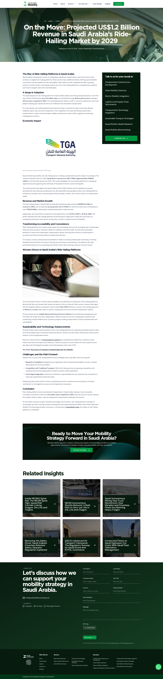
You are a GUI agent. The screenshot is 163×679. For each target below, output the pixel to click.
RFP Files (85, 624)
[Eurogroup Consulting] (30, 4)
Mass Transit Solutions (60, 658)
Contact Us (118, 4)
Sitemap (41, 669)
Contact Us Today (79, 450)
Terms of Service (125, 643)
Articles (57, 21)
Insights (107, 4)
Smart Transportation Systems (80, 665)
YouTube (39, 606)
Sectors (70, 4)
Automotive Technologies (78, 658)
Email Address (87, 597)
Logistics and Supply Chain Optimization (104, 668)
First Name (87, 569)
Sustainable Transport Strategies (125, 661)
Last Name (117, 569)
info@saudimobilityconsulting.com (38, 598)
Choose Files (91, 628)
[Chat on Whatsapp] (158, 667)
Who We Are (43, 655)
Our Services (83, 4)
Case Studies (97, 4)
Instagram (28, 606)
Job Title (116, 578)
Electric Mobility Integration (100, 665)
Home (55, 4)
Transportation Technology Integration (127, 658)
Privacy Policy (115, 643)
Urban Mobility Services (60, 664)
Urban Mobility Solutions (99, 663)
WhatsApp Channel (53, 606)
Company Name (88, 578)
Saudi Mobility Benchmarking (124, 666)
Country (86, 588)
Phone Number (118, 588)
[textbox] (111, 614)
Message (86, 607)
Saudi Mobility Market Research (125, 664)
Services (96, 655)
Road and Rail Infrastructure (61, 661)
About (63, 4)
